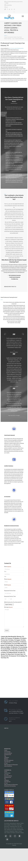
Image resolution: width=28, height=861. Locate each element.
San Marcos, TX (7, 650)
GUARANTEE (4, 116)
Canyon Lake (4, 636)
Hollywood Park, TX (14, 652)
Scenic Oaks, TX (21, 654)
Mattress (6, 758)
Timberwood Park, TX (9, 641)
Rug (5, 756)
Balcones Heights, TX (6, 647)
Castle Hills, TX (11, 645)
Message (8, 607)
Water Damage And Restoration (11, 764)
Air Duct (6, 763)
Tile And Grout (7, 751)
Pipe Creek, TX (16, 650)
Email (7, 584)
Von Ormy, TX (4, 657)
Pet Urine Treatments (8, 760)
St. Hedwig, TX (23, 656)
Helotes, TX (18, 641)
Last (5, 576)
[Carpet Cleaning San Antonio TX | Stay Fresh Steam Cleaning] (13, 17)
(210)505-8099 (9, 5)
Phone (7, 579)
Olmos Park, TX (12, 654)
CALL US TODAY (13, 700)
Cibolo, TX (3, 638)
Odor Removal (7, 761)
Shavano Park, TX (5, 656)
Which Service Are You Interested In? (13, 602)
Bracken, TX (16, 649)
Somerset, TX (14, 656)
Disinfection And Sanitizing (9, 786)
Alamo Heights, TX (21, 645)
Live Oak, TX (6, 640)
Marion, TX (23, 650)
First (5, 571)
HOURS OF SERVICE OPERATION (14, 718)
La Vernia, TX (4, 652)
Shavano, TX (20, 636)
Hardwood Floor (7, 754)
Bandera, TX (18, 638)
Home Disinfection (8, 766)
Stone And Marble (8, 753)
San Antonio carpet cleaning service (16, 48)
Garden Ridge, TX (7, 649)
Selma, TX (13, 640)
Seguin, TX (19, 640)
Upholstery (6, 757)
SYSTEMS (3, 115)
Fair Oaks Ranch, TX (8, 643)
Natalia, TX (4, 654)
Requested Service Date (9, 590)
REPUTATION (4, 112)
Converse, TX (10, 638)
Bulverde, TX (16, 647)
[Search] (5, 9)
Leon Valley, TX (18, 643)
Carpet (5, 750)
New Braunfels (12, 636)
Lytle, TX (22, 652)
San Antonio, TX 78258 (15, 709)
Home (5, 35)
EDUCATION (4, 114)
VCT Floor (6, 774)
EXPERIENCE (4, 113)
